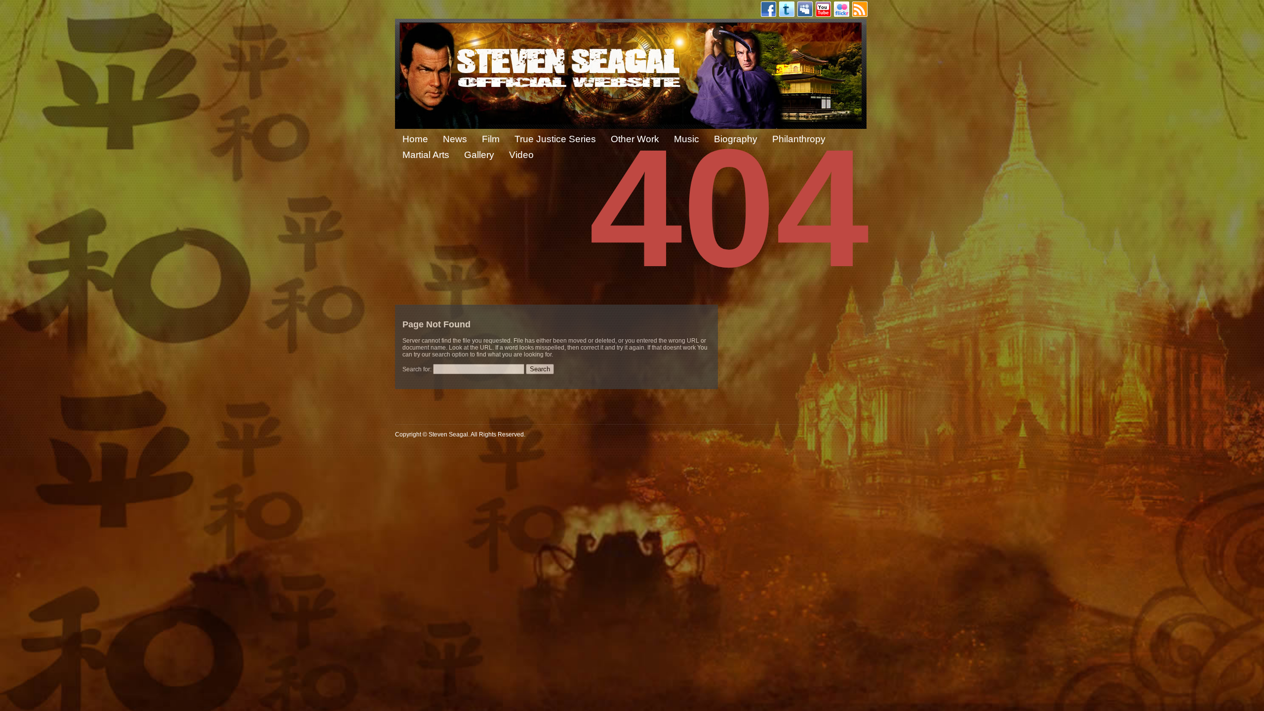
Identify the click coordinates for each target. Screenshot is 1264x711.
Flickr (841, 9)
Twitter (786, 9)
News (455, 139)
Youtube (823, 9)
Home (415, 139)
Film (491, 139)
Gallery (479, 155)
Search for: (417, 369)
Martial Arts (425, 155)
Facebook (768, 9)
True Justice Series (555, 139)
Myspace (805, 9)
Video (521, 155)
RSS (860, 9)
